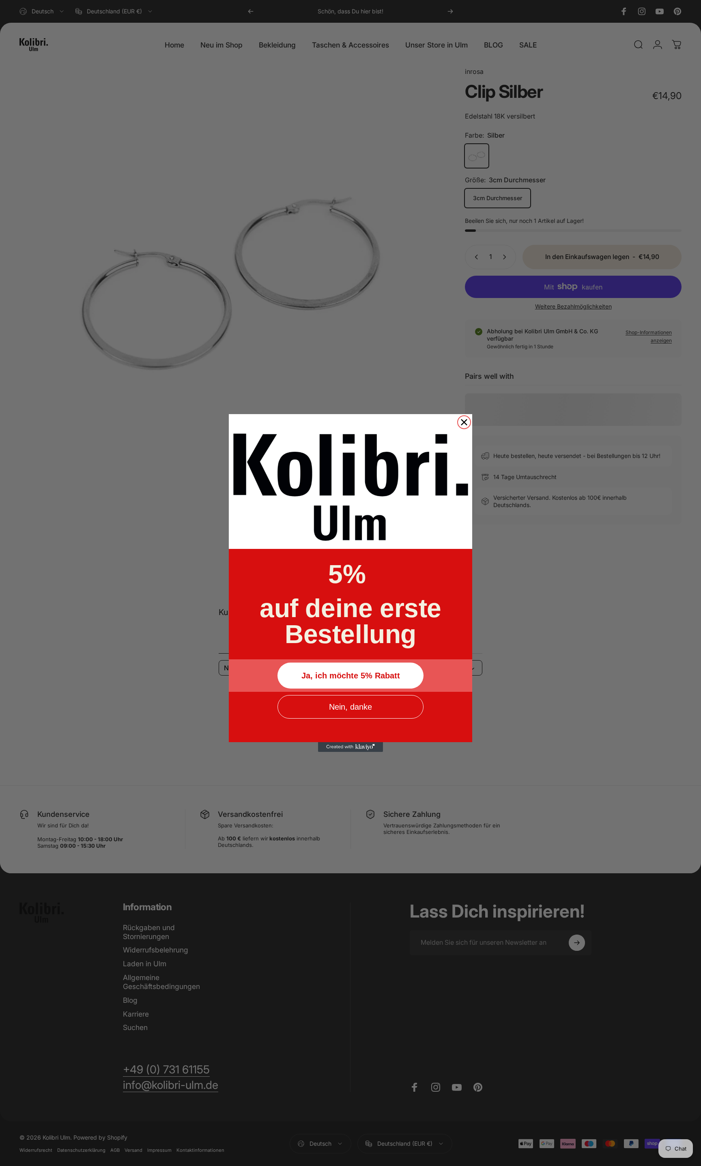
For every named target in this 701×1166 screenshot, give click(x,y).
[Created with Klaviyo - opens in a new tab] (350, 747)
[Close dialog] (464, 422)
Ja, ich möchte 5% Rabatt (350, 675)
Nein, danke (350, 706)
